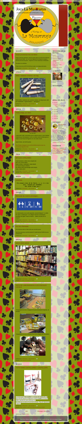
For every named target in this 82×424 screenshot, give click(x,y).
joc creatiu (29, 221)
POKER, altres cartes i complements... (57, 65)
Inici (26, 411)
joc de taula (33, 221)
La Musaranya (63, 124)
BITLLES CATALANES (23, 158)
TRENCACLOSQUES (57, 58)
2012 (55, 113)
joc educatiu (27, 280)
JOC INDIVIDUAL (56, 63)
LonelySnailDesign (45, 419)
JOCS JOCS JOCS (22, 243)
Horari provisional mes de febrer (26, 55)
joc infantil (30, 150)
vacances (19, 180)
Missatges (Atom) (25, 414)
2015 (55, 102)
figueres (28, 105)
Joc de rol (26, 150)
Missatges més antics (43, 411)
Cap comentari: (32, 68)
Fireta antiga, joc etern (23, 113)
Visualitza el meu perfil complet (59, 142)
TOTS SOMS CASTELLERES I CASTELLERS (32, 368)
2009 (55, 118)
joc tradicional (35, 150)
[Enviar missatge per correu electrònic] (37, 68)
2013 (55, 111)
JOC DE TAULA (56, 56)
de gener (57, 104)
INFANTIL (55, 55)
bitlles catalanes (23, 105)
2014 (55, 109)
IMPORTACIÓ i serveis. (57, 67)
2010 (55, 116)
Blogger (60, 419)
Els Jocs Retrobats (22, 226)
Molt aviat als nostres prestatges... (27, 196)
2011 (55, 114)
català (21, 221)
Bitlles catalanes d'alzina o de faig (27, 76)
